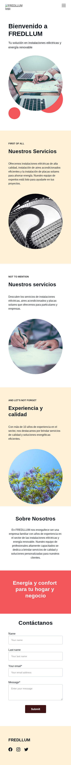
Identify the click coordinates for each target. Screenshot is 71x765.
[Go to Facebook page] (12, 749)
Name (12, 633)
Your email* (15, 666)
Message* (14, 682)
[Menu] (64, 5)
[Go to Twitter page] (26, 749)
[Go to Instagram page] (20, 749)
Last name (14, 649)
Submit (35, 709)
